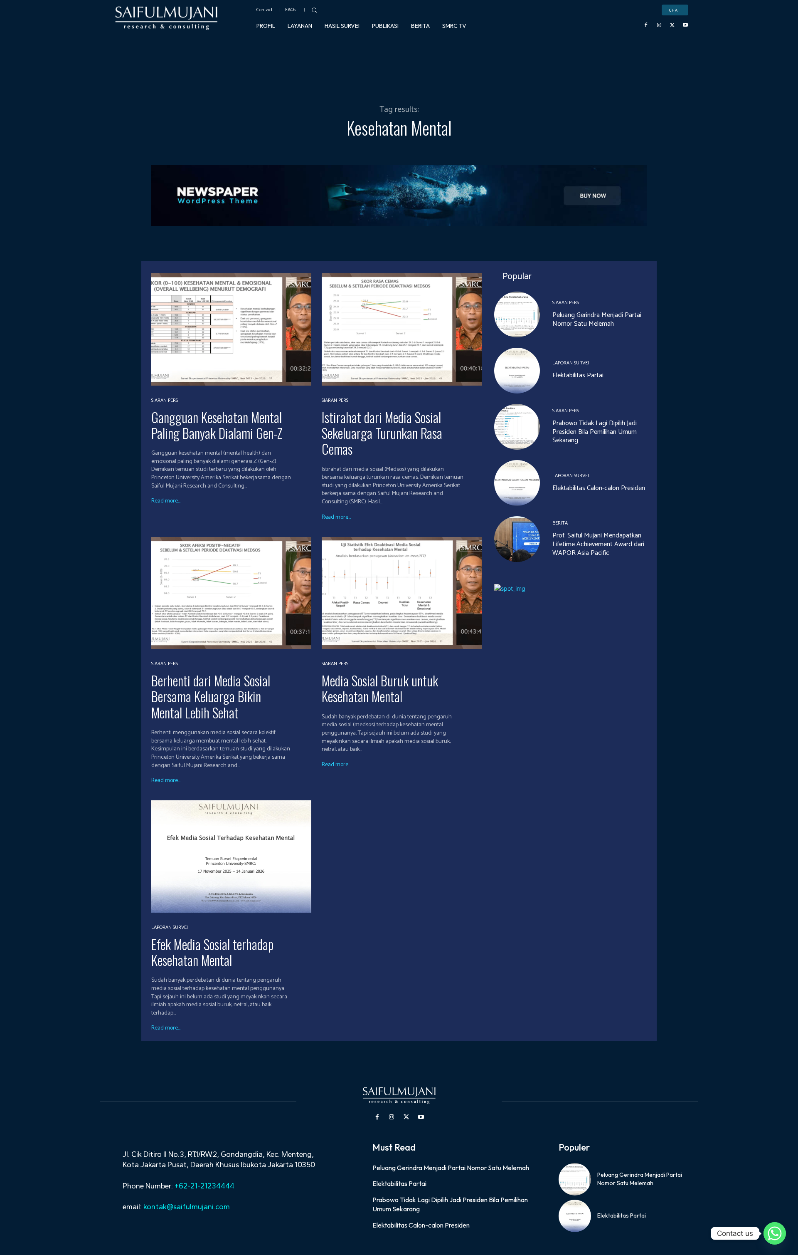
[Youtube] (685, 25)
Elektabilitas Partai (577, 375)
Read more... (165, 501)
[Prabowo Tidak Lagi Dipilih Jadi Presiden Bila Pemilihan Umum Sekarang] (517, 427)
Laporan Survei (169, 927)
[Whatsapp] (775, 1233)
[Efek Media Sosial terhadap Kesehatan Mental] (231, 856)
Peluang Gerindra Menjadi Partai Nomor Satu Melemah (596, 319)
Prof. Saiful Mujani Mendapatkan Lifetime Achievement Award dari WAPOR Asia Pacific (598, 544)
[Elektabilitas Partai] (517, 371)
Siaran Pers (164, 400)
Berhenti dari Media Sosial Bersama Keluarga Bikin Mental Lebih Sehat (210, 696)
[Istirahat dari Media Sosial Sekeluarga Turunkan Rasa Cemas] (402, 329)
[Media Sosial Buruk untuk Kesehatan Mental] (402, 593)
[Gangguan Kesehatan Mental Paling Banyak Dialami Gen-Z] (231, 329)
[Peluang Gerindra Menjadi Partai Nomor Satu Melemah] (517, 314)
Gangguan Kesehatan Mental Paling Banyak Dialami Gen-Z (217, 425)
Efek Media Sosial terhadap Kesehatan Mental (212, 952)
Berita (560, 523)
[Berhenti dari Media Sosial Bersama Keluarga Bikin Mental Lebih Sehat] (231, 593)
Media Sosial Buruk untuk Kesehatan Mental (380, 688)
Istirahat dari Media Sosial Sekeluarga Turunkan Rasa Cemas (382, 433)
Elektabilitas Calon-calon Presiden (598, 488)
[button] (314, 10)
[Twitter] (672, 25)
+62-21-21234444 (204, 1186)
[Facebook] (646, 25)
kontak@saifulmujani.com (186, 1206)
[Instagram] (659, 25)
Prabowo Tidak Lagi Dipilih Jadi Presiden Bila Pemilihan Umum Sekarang (594, 432)
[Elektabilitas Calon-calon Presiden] (517, 483)
